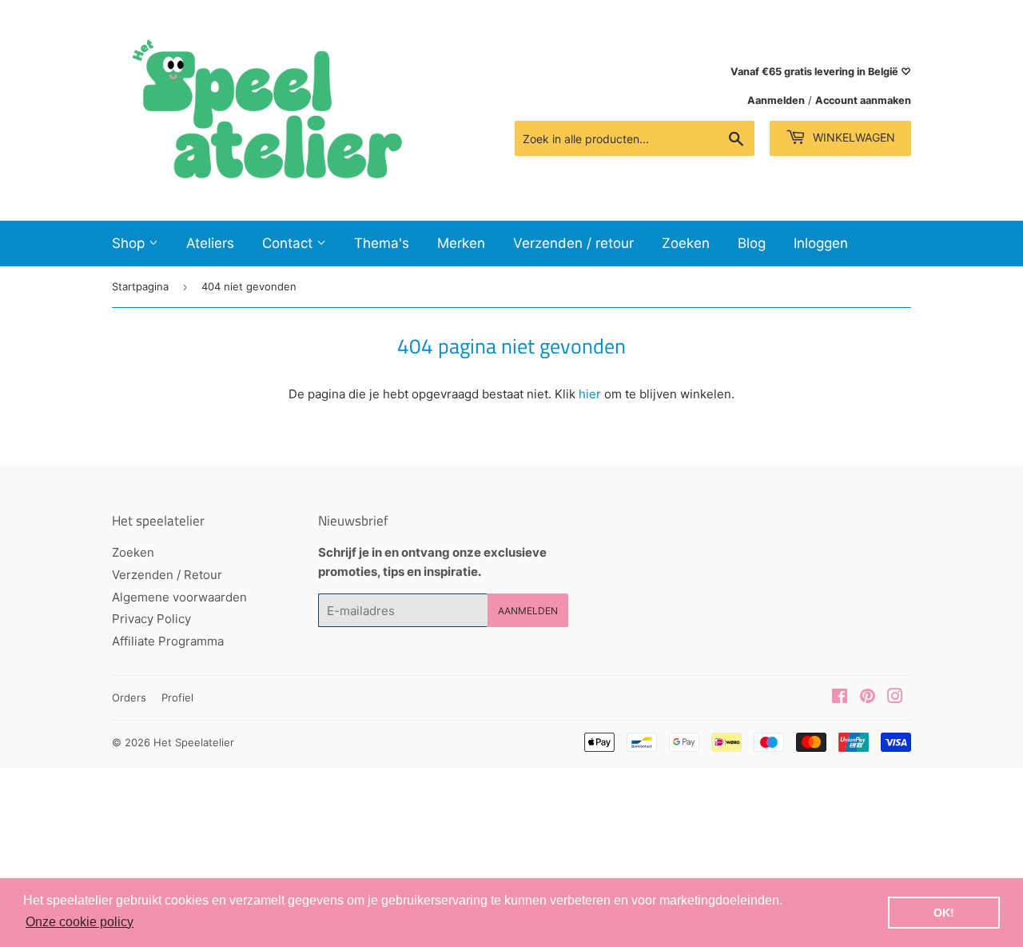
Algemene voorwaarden (179, 597)
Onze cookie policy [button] (79, 922)
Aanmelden (776, 100)
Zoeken (686, 243)
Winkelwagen (852, 137)
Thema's (381, 243)
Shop (130, 243)
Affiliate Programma (168, 641)
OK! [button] (943, 912)
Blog (752, 243)
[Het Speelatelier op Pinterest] (867, 697)
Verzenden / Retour (167, 574)
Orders (129, 697)
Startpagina (140, 286)
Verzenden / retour (573, 243)
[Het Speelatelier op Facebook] (839, 697)
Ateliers (210, 243)
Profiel (177, 697)
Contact (289, 243)
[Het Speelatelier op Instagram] (895, 697)
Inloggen (821, 243)
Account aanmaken (863, 100)
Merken (461, 243)
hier (590, 394)
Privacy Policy (151, 618)
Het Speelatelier (193, 742)
